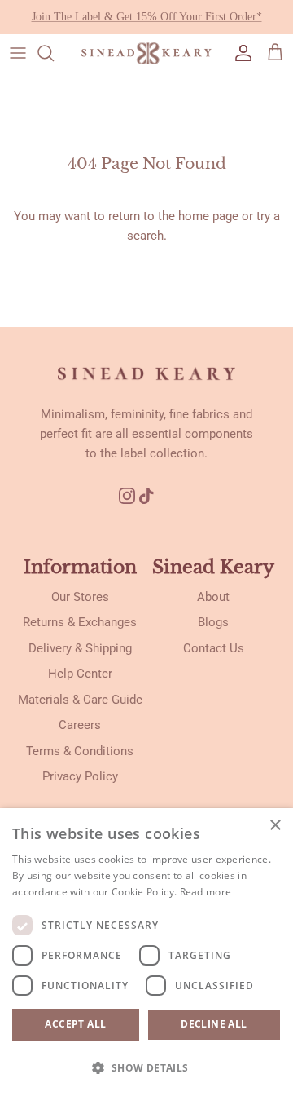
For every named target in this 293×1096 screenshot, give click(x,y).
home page (208, 216)
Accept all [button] (75, 1024)
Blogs (213, 622)
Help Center (80, 673)
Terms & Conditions (79, 751)
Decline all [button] (214, 1024)
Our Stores (80, 597)
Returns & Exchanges (80, 622)
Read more (206, 892)
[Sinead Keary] (146, 53)
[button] (146, 1067)
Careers (80, 725)
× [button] (275, 826)
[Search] (54, 53)
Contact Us (213, 648)
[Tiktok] (152, 496)
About (213, 597)
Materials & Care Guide (80, 699)
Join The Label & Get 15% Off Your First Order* (147, 17)
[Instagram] (127, 496)
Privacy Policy (80, 776)
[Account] (239, 53)
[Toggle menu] (18, 53)
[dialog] (146, 952)
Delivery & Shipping (80, 648)
